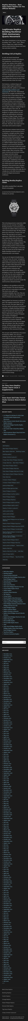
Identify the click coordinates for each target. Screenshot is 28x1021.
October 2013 (7, 884)
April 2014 (6, 873)
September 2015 (8, 841)
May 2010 (6, 962)
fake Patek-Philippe (18, 462)
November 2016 (8, 814)
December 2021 (8, 699)
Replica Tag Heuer (8, 619)
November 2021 (8, 701)
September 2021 (8, 705)
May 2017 (6, 803)
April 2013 (6, 896)
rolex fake (20, 551)
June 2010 (6, 960)
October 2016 (7, 816)
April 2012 (6, 918)
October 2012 (7, 907)
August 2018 (7, 775)
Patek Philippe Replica (9, 496)
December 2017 (8, 790)
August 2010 (7, 956)
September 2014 (8, 864)
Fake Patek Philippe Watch (10, 465)
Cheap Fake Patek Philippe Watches (13, 460)
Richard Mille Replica (9, 620)
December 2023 (8, 654)
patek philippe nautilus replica (11, 494)
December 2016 (8, 813)
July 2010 (6, 958)
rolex (5, 624)
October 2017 (7, 794)
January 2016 (7, 833)
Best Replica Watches (9, 451)
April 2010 (6, 964)
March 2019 (7, 761)
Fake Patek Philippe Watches (11, 468)
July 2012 (6, 913)
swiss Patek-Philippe (8, 556)
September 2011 (8, 932)
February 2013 (7, 900)
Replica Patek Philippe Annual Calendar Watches (13, 520)
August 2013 (7, 888)
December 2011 (8, 926)
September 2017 (8, 795)
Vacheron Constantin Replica (11, 634)
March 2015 (7, 852)
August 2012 (7, 911)
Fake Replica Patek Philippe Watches (13, 474)
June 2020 (6, 733)
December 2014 (8, 858)
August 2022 (7, 684)
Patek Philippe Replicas (9, 499)
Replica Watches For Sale (9, 551)
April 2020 (6, 737)
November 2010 (8, 951)
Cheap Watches (7, 462)
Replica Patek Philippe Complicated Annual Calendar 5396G (12, 536)
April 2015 (6, 850)
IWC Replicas (7, 594)
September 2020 (8, 727)
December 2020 (8, 722)
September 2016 (8, 818)
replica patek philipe (8, 514)
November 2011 (8, 928)
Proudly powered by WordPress (17, 1018)
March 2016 (7, 830)
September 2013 (8, 886)
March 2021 (7, 716)
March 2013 (7, 898)
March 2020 (7, 739)
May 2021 (6, 712)
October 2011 (7, 930)
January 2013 (7, 901)
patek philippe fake (8, 485)
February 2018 (7, 786)
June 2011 (6, 937)
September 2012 (8, 909)
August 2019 (7, 752)
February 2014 (7, 877)
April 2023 (6, 669)
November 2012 (8, 905)
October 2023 (7, 657)
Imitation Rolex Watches (10, 592)
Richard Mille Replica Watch (11, 622)
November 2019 (8, 746)
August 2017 (7, 797)
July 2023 (6, 663)
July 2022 (6, 686)
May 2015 (6, 848)
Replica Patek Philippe (9, 516)
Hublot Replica (7, 590)
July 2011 (6, 935)
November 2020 (8, 724)
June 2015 (6, 847)
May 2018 (6, 780)
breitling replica (7, 454)
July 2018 (6, 777)
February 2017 (7, 809)
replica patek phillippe (9, 545)
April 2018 (6, 782)
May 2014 (6, 871)
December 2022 (8, 676)
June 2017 (6, 801)
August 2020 (7, 729)
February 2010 (7, 968)
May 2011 (6, 939)
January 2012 (7, 924)
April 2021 (6, 714)
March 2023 (7, 671)
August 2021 (7, 707)
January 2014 (7, 879)
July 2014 (6, 867)
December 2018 (8, 767)
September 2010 (8, 954)
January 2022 (7, 697)
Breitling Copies (20, 451)
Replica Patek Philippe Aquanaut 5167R (13, 526)
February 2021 (7, 718)
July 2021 (6, 708)
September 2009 (8, 977)
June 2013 (6, 892)
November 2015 (8, 837)
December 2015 (8, 835)
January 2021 (7, 720)
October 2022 (7, 680)
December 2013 (8, 881)
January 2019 (7, 765)
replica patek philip (8, 511)
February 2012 (7, 922)
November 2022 (8, 678)
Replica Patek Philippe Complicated (12, 529)
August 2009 (7, 979)
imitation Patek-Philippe (9, 479)
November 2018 (8, 769)
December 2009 (8, 971)
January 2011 (7, 947)
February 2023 (7, 673)
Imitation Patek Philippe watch (11, 482)
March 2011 (7, 943)
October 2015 (7, 839)
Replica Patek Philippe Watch (11, 539)
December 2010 (8, 949)
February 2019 (7, 763)
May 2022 (6, 690)
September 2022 (8, 682)
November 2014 (8, 860)
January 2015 (7, 856)
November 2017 (8, 792)
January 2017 (7, 811)
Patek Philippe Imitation (9, 491)
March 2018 (7, 784)
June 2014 (6, 869)
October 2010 (7, 953)
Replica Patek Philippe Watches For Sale (14, 617)
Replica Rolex (20, 545)
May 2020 (6, 735)
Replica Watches (7, 548)
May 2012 (6, 917)
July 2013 (6, 890)
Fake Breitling (21, 376)
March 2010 (7, 966)
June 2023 (6, 665)
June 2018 (6, 778)
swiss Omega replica (8, 554)
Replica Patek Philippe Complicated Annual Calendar (12, 532)
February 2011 (7, 945)
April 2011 (6, 941)
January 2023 (7, 674)
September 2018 (8, 773)
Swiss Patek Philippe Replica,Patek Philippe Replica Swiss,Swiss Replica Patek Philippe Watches (13, 628)
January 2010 (7, 970)
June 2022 (6, 688)
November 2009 (8, 973)
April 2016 (6, 828)
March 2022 (7, 693)
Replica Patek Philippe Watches (11, 542)
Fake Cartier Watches (9, 584)
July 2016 (6, 822)
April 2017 (6, 805)
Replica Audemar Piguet (10, 609)
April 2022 (6, 691)
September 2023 (8, 659)
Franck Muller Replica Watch (11, 588)
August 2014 (7, 865)
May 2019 (6, 758)
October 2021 (7, 703)
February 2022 (7, 695)
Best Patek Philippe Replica (10, 448)
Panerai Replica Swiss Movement (12, 598)
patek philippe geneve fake (10, 488)
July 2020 (6, 731)
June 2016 (6, 824)
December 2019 (8, 744)
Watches (5, 559)
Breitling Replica (8, 573)
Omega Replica (7, 596)
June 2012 (6, 915)
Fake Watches (6, 477)
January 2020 (7, 743)
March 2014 (7, 875)
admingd (6, 376)
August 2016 (7, 820)
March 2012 (7, 920)
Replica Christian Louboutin (10, 508)
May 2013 (6, 894)
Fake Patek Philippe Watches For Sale (13, 471)
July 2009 (6, 981)
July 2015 (6, 845)
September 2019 (8, 750)
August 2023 (7, 661)
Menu (4, 12)
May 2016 (6, 826)
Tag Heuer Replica (8, 632)
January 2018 (7, 788)
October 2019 (7, 748)
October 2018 (7, 771)
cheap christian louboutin (10, 457)
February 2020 (7, 741)
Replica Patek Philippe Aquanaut (12, 523)
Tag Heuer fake (19, 556)
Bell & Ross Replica (9, 571)
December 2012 (8, 903)
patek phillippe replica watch (10, 505)
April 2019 (6, 760)
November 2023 (8, 655)
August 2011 (7, 934)
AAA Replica (6, 445)
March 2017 (7, 807)
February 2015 (7, 854)
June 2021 (6, 710)
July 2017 (6, 799)
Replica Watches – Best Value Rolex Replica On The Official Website (13, 6)
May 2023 (6, 667)
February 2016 (7, 831)
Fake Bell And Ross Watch (10, 581)
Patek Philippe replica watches (11, 502)
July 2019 (6, 754)
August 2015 (7, 843)
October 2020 (7, 725)
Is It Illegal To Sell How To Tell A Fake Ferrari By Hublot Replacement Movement (14, 417)
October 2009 (7, 975)
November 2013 (8, 883)
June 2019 (6, 756)
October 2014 (7, 862)
